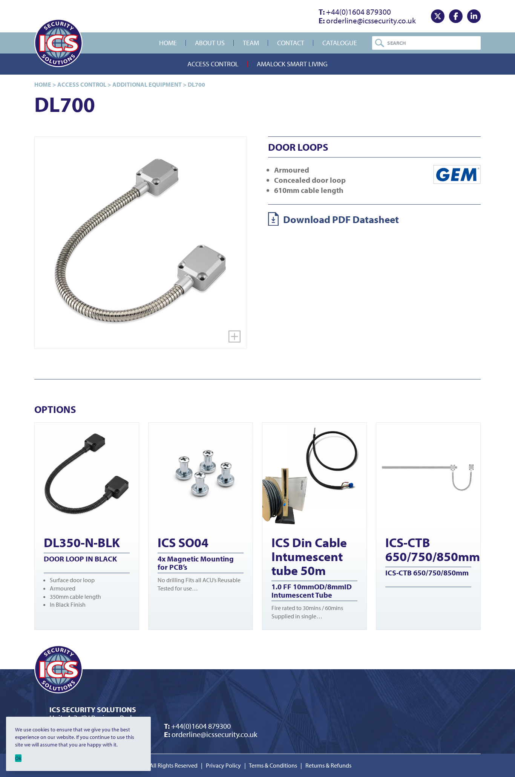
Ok (18, 758)
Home (168, 42)
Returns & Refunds (328, 765)
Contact (290, 42)
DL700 (196, 84)
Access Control (213, 64)
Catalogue (339, 42)
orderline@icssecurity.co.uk (367, 20)
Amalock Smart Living (292, 64)
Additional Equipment (147, 84)
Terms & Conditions (273, 765)
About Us (210, 42)
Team (251, 42)
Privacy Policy (223, 765)
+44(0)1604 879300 (355, 12)
